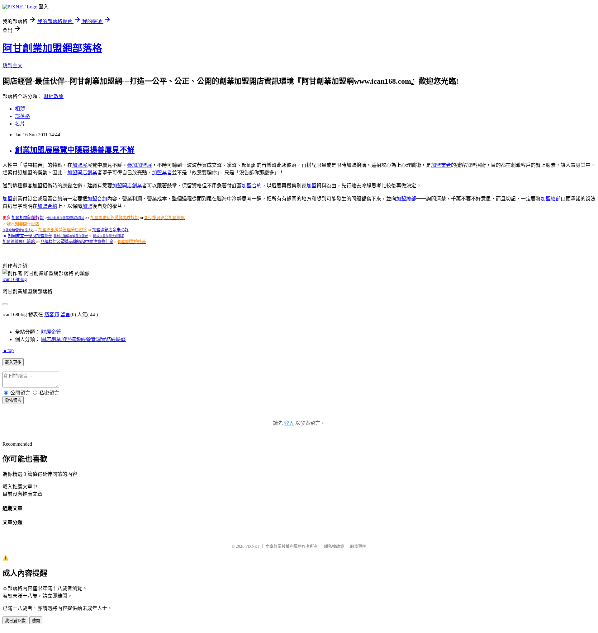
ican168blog (14, 279)
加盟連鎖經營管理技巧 (18, 230)
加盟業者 (441, 165)
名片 (20, 123)
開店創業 (87, 172)
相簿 (20, 108)
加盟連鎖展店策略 (19, 241)
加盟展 (79, 165)
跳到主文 (12, 65)
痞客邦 (51, 314)
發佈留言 (13, 400)
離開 (36, 620)
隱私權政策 (334, 546)
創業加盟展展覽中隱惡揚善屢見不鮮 (75, 150)
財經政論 (54, 96)
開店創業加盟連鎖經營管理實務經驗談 (83, 339)
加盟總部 (406, 198)
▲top (8, 350)
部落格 (22, 116)
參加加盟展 (139, 165)
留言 (65, 314)
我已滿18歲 (15, 620)
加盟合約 (252, 185)
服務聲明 (358, 546)
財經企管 (51, 332)
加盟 (72, 172)
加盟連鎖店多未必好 (110, 229)
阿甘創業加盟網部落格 (52, 48)
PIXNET (252, 546)
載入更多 (13, 362)
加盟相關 (20, 217)
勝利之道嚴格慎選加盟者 (71, 236)
